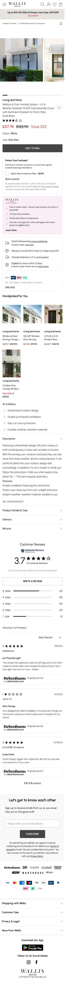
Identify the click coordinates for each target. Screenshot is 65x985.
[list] (31, 60)
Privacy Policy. (35, 858)
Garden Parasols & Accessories (32, 23)
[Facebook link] (35, 965)
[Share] (58, 23)
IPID (35, 184)
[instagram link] (27, 965)
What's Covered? (12, 176)
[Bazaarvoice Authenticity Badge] (31, 553)
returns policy (43, 267)
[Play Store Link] (31, 950)
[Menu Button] (4, 4)
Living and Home (12, 97)
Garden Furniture (9, 23)
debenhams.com (15, 684)
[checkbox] (31, 171)
